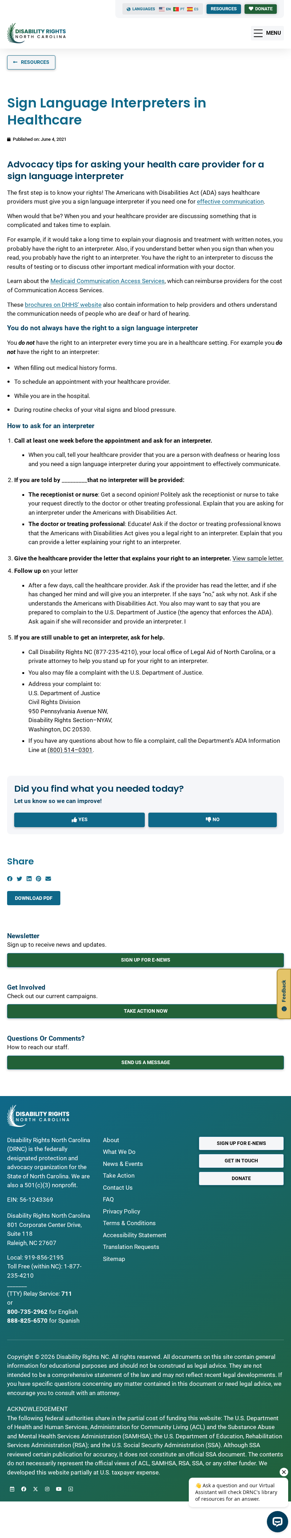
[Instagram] (47, 1489)
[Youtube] (59, 1489)
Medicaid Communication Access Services (107, 280)
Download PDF (34, 898)
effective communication (230, 201)
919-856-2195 (44, 1257)
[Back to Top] (71, 1489)
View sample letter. (258, 558)
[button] (10, 879)
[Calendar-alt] (12, 1489)
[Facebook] (24, 1489)
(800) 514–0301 (70, 749)
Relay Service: (41, 1293)
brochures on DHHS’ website (63, 304)
